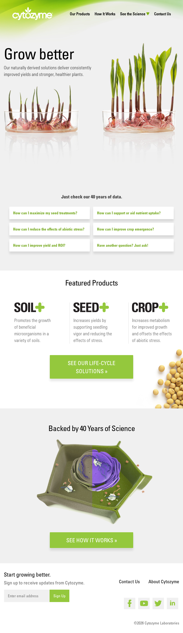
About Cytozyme (163, 581)
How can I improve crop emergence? (125, 229)
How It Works (105, 13)
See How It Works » (91, 540)
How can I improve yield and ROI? (39, 245)
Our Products (80, 13)
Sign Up (59, 595)
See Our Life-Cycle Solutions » (91, 366)
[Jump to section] (92, 169)
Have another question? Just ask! (122, 245)
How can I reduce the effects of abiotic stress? (48, 229)
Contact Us (162, 13)
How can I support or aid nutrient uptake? (129, 213)
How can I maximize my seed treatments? (45, 213)
